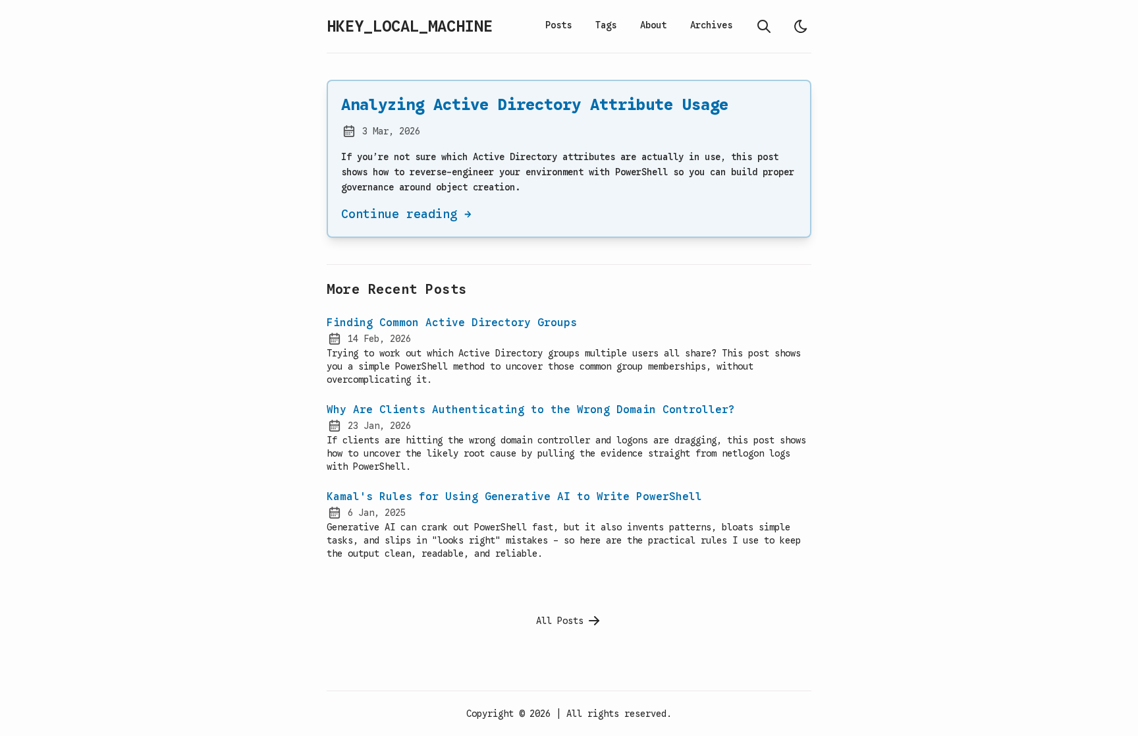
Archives (711, 25)
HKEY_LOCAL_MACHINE (410, 26)
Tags (605, 25)
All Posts (559, 621)
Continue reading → (406, 214)
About (653, 25)
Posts (558, 25)
